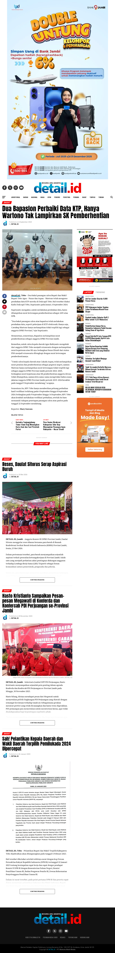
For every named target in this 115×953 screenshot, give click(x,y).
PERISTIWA (66, 197)
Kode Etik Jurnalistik (32, 937)
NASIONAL (34, 197)
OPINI (49, 197)
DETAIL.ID (15, 224)
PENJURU (57, 197)
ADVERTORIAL (15, 197)
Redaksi (62, 937)
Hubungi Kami (84, 937)
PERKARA (76, 197)
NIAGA (42, 197)
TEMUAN (101, 197)
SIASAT (84, 197)
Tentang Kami (72, 937)
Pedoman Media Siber (50, 937)
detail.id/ (15, 295)
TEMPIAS (92, 197)
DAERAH (25, 197)
